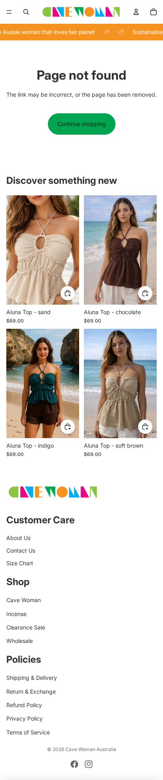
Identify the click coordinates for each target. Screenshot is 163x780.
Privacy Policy (24, 718)
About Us (18, 537)
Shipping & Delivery (31, 677)
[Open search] (26, 12)
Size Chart (19, 563)
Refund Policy (24, 705)
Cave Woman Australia (90, 749)
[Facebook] (74, 764)
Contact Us (20, 550)
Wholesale (19, 640)
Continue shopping (81, 123)
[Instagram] (88, 764)
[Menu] (9, 12)
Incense (16, 613)
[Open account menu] (136, 12)
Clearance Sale (25, 627)
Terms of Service (28, 732)
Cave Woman (23, 600)
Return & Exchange (31, 691)
